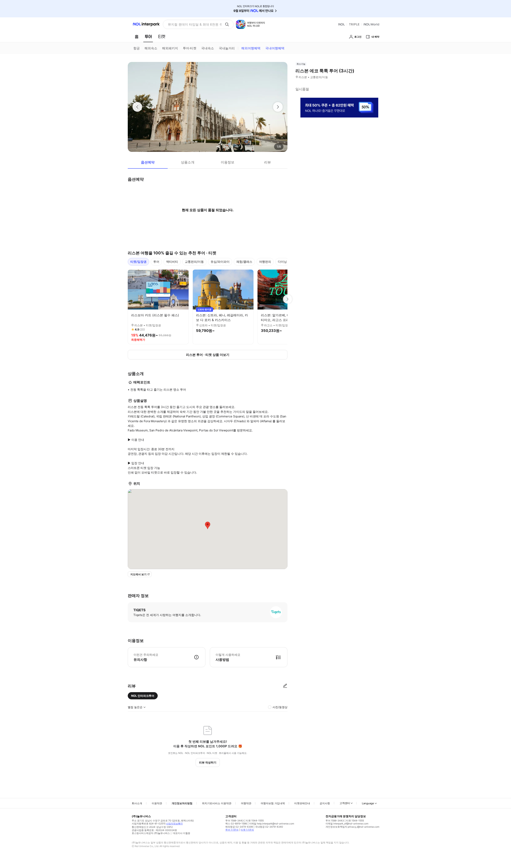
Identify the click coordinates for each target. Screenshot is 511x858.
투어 (156, 262)
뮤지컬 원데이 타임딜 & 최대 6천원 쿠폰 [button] (195, 24)
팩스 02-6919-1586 (236, 823)
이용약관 (157, 803)
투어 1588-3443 (234, 820)
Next (287, 299)
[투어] (148, 36)
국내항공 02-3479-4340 (269, 826)
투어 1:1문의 (232, 829)
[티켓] (161, 36)
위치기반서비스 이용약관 (216, 803)
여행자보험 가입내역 (273, 803)
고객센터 (345, 803)
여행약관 (246, 803)
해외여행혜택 (250, 48)
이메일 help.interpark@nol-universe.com (271, 823)
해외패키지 (170, 48)
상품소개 (187, 162)
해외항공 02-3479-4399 (239, 826)
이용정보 (227, 162)
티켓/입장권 (138, 262)
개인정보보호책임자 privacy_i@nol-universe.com (352, 826)
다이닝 (282, 262)
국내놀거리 (227, 48)
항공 (136, 48)
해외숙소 (151, 48)
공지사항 (325, 803)
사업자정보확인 (174, 823)
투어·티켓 (189, 48)
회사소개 (137, 803)
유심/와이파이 (220, 262)
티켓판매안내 (302, 803)
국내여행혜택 (274, 48)
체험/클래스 (244, 262)
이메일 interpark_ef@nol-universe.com (347, 823)
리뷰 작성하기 (207, 762)
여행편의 (265, 262)
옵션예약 (147, 162)
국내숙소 (207, 48)
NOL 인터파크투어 (142, 695)
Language (368, 803)
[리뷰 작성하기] (285, 686)
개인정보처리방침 (182, 803)
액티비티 (172, 262)
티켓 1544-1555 (255, 820)
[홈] (136, 36)
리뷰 (267, 162)
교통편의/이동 (194, 262)
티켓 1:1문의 (247, 829)
